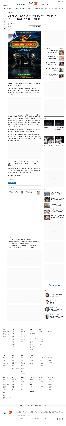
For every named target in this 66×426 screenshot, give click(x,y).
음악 (13, 384)
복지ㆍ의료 (50, 357)
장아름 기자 (12, 23)
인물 (13, 343)
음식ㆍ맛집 (5, 399)
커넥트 (59, 1)
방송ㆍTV (14, 381)
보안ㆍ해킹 (41, 363)
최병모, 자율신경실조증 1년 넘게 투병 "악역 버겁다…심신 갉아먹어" (30, 192)
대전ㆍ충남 (41, 341)
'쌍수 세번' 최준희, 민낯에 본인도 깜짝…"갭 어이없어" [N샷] (53, 76)
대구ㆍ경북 (41, 346)
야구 (22, 379)
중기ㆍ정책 (23, 363)
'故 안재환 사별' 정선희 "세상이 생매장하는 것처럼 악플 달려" (22, 247)
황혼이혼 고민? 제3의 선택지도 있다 (56, 302)
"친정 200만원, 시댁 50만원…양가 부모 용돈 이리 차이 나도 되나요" (57, 211)
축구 (22, 383)
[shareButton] (4, 17)
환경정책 (22, 341)
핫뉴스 (46, 190)
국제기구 (31, 344)
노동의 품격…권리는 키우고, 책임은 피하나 (56, 310)
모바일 (40, 360)
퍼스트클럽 (50, 389)
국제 (31, 329)
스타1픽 (49, 383)
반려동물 (4, 395)
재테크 (13, 367)
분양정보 (31, 360)
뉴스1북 (49, 387)
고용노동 (22, 338)
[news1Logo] (8, 412)
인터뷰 (13, 387)
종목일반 (22, 391)
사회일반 (13, 346)
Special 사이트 (51, 377)
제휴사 (40, 377)
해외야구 (22, 381)
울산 (39, 349)
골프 (22, 389)
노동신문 (46, 4)
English (42, 4)
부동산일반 (32, 357)
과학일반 (40, 367)
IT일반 (40, 362)
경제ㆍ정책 (23, 331)
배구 (22, 386)
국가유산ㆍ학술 (6, 384)
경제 (22, 329)
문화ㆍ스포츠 (5, 363)
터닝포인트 (50, 386)
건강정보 (4, 389)
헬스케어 (49, 360)
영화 (13, 383)
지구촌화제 (32, 347)
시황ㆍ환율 (14, 365)
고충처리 (44, 405)
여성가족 (13, 344)
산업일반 (22, 357)
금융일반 (13, 357)
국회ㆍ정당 (5, 333)
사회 (13, 329)
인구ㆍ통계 (23, 336)
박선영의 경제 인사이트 (54, 314)
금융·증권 (14, 355)
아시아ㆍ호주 (32, 335)
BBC (39, 379)
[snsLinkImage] (54, 419)
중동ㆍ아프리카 (33, 338)
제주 (39, 350)
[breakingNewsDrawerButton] (6, 2)
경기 (39, 335)
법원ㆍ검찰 (14, 333)
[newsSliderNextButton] (62, 48)
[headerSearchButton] (8, 2)
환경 (13, 339)
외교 (49, 329)
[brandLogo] (33, 3)
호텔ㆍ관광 (23, 371)
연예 (9, 12)
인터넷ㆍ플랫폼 (42, 357)
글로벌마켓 (41, 381)
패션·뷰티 (23, 368)
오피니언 (46, 290)
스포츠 (46, 135)
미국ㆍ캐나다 (32, 333)
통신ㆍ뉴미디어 (42, 359)
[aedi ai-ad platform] (15, 31)
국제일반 (31, 349)
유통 (22, 365)
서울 (39, 333)
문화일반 (4, 386)
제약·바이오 (50, 359)
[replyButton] (4, 21)
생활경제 (22, 367)
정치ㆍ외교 (5, 357)
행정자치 (40, 331)
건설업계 (31, 363)
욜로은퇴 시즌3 (53, 300)
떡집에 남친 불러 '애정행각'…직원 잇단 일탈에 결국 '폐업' (57, 205)
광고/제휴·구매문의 (29, 405)
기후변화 (31, 343)
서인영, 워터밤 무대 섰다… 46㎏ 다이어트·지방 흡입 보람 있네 (22, 245)
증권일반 (13, 363)
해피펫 (24, 4)
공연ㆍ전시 (5, 379)
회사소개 (21, 405)
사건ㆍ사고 (14, 331)
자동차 (22, 362)
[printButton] (4, 28)
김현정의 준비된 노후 (54, 293)
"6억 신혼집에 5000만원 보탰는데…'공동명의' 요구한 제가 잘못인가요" (57, 194)
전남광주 (40, 344)
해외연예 (13, 386)
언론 (4, 387)
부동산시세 (32, 362)
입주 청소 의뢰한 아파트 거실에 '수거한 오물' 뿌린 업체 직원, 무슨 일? (57, 199)
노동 (13, 338)
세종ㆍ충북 (41, 339)
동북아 (31, 331)
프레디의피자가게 (12, 182)
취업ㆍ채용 (23, 373)
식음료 (22, 370)
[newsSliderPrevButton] (59, 48)
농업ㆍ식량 (23, 339)
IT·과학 (40, 355)
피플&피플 (32, 346)
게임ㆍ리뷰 (41, 365)
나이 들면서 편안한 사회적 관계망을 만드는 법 (56, 295)
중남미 (31, 339)
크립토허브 (19, 4)
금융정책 (13, 359)
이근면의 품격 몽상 (53, 307)
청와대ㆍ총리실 (6, 331)
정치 (4, 329)
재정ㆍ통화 (23, 333)
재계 (22, 359)
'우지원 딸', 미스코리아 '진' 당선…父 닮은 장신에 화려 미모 (21, 239)
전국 (40, 329)
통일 (48, 333)
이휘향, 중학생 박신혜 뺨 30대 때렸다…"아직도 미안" (20, 243)
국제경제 (31, 341)
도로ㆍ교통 (5, 394)
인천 (39, 336)
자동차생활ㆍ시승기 (7, 397)
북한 (4, 355)
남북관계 (4, 365)
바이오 (49, 355)
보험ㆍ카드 (14, 362)
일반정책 (31, 359)
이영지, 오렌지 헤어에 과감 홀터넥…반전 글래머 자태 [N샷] (14, 192)
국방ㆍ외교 (50, 331)
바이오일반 (50, 362)
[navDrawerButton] (4, 2)
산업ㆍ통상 (23, 335)
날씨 (13, 341)
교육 (13, 335)
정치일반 (4, 336)
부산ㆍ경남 (41, 347)
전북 (39, 343)
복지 (13, 336)
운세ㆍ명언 (5, 392)
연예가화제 (14, 379)
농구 (22, 387)
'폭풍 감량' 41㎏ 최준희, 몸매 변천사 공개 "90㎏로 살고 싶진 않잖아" (24, 241)
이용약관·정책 (38, 405)
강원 (39, 338)
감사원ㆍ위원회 (6, 335)
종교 (4, 383)
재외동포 (49, 335)
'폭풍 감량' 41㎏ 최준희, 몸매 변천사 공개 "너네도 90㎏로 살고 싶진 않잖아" (57, 217)
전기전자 (22, 360)
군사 (4, 359)
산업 (22, 355)
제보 (62, 1)
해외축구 (22, 384)
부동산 (31, 355)
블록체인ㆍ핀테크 (15, 368)
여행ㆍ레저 (5, 391)
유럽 (30, 336)
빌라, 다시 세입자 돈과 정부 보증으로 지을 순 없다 (56, 317)
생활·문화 (5, 377)
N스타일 (13, 389)
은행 (13, 360)
